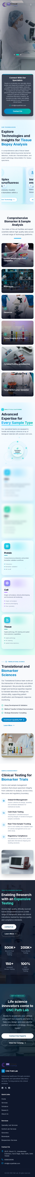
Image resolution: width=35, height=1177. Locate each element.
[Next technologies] (31, 185)
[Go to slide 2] (18, 54)
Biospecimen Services (9, 1140)
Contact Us (17, 111)
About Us (4, 1114)
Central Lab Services (8, 1129)
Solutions (4, 1106)
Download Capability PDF (13, 720)
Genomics (4, 1133)
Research (4, 1110)
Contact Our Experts (17, 1036)
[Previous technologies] (4, 185)
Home (3, 1099)
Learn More (8, 725)
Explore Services (18, 50)
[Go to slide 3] (20, 54)
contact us (8, 927)
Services (4, 1103)
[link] (17, 255)
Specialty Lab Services (9, 1125)
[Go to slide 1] (15, 54)
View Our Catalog (16, 1043)
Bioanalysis (5, 1136)
